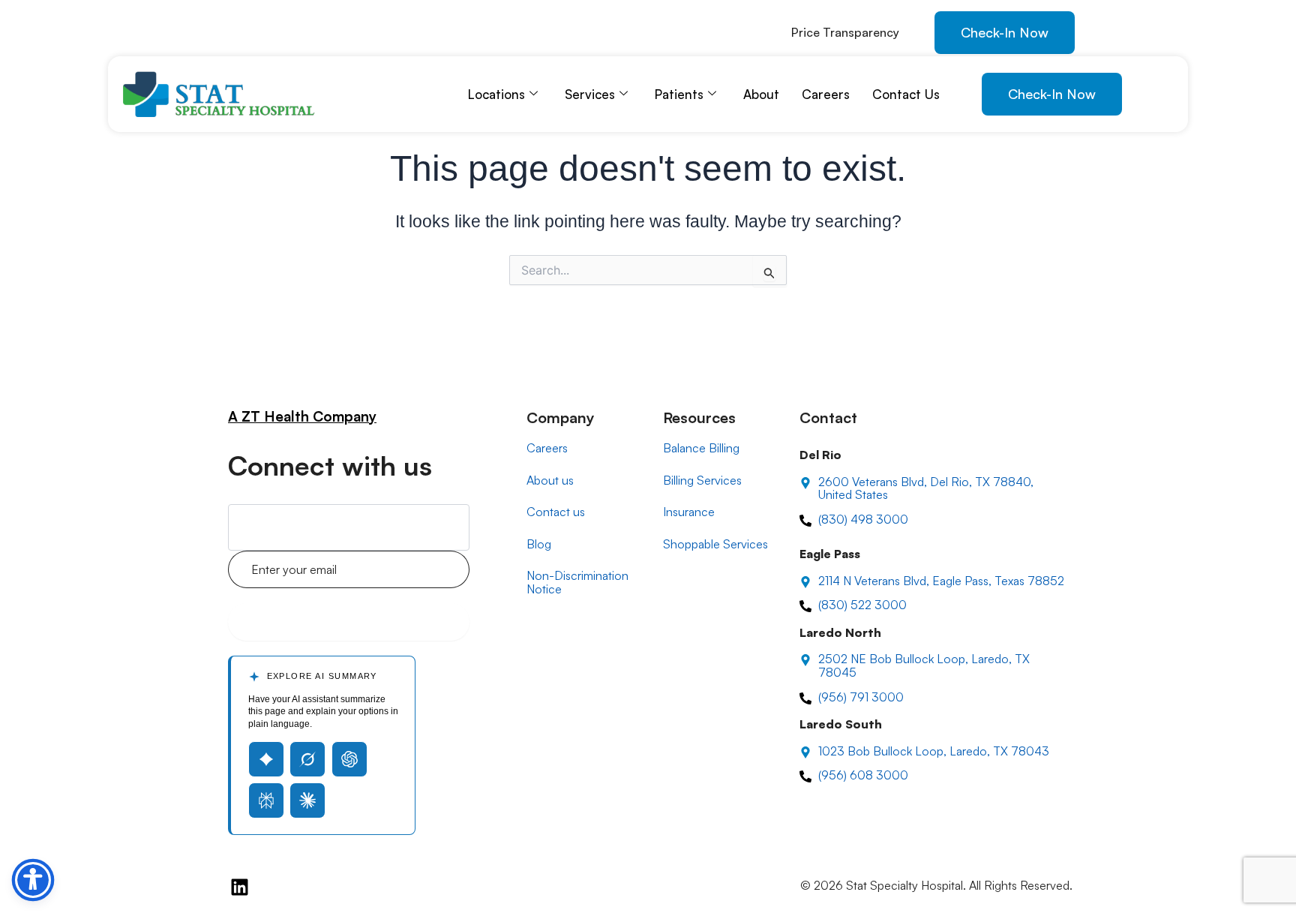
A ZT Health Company (302, 416)
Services (590, 94)
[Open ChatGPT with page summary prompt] (350, 759)
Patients (679, 94)
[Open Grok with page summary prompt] (308, 759)
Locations (496, 94)
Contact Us (906, 94)
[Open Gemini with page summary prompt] (266, 759)
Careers (826, 94)
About (761, 94)
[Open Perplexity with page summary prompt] (266, 800)
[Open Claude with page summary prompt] (308, 800)
